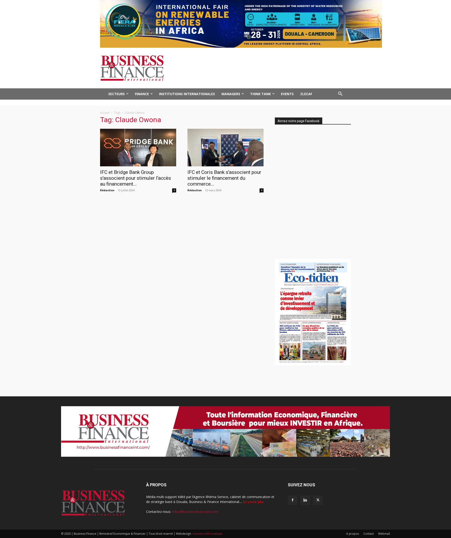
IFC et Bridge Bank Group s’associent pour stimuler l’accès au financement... (135, 178)
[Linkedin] (305, 500)
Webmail (384, 534)
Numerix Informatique (207, 534)
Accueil (104, 113)
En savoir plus (253, 501)
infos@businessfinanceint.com (195, 511)
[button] (340, 94)
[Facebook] (292, 500)
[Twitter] (318, 500)
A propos (352, 534)
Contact (368, 534)
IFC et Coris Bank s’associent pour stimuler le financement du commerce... (224, 178)
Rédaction (107, 190)
